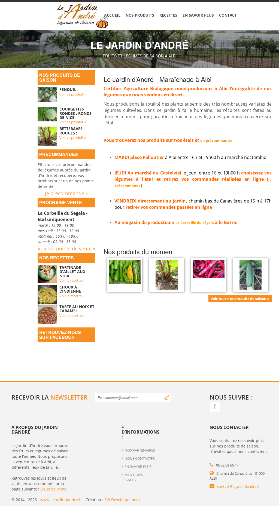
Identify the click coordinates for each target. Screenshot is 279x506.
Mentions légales (132, 477)
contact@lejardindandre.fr (238, 486)
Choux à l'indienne (70, 289)
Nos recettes (56, 257)
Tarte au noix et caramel (76, 308)
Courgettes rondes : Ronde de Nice (75, 113)
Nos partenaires (140, 450)
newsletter (68, 397)
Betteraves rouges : (71, 130)
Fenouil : (68, 89)
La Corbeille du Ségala (194, 222)
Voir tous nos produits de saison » (240, 298)
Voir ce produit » (72, 94)
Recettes (168, 15)
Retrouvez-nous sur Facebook (60, 334)
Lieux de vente (53, 489)
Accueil (112, 15)
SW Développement (122, 499)
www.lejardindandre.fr (61, 499)
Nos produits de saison (59, 77)
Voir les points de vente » (66, 248)
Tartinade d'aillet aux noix (72, 271)
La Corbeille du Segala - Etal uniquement (62, 216)
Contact (228, 15)
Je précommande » (66, 193)
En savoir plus (198, 15)
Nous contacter (140, 458)
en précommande (216, 140)
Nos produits (140, 15)
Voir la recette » (71, 280)
